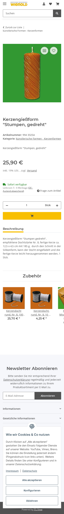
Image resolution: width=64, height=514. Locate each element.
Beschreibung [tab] (13, 229)
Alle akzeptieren (32, 480)
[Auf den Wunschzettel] (54, 51)
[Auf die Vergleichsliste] (44, 51)
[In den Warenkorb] (6, 42)
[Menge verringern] (7, 205)
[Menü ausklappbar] (4, 2)
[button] (44, 3)
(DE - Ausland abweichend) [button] (18, 189)
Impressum (12, 470)
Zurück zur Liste (13, 27)
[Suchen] (57, 13)
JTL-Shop (38, 509)
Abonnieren (48, 395)
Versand (32, 170)
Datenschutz (29, 470)
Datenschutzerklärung (16, 379)
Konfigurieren (32, 490)
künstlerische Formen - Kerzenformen (38, 138)
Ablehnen (32, 500)
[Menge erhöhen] (57, 205)
